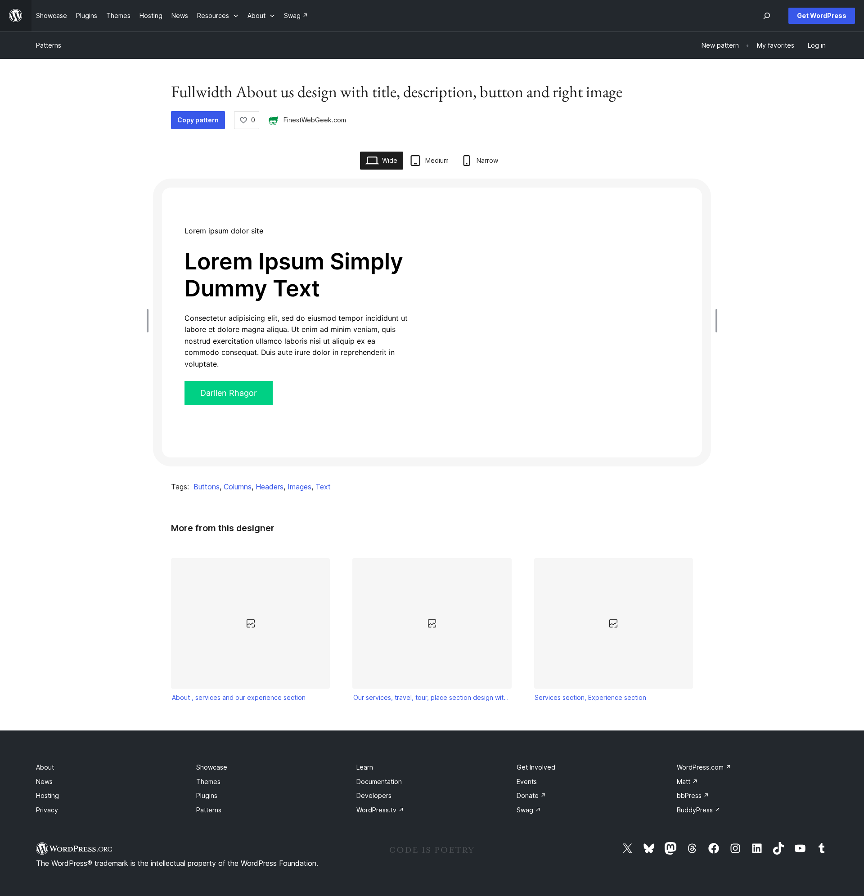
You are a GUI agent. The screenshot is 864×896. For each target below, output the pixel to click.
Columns (238, 486)
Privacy (47, 810)
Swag (529, 810)
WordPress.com (704, 767)
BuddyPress (698, 810)
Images (299, 486)
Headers (270, 486)
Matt (687, 781)
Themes (208, 781)
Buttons (207, 486)
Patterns (48, 45)
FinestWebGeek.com (315, 120)
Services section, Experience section (590, 697)
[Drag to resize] (150, 320)
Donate (531, 795)
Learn (364, 767)
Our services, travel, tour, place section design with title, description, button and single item (432, 697)
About (45, 767)
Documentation (379, 781)
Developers (374, 795)
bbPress (693, 795)
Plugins (206, 795)
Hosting (47, 795)
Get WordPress (821, 15)
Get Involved (536, 767)
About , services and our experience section (239, 697)
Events (527, 781)
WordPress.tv (380, 810)
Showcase (211, 767)
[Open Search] (766, 15)
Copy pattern (198, 120)
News (44, 781)
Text (323, 486)
